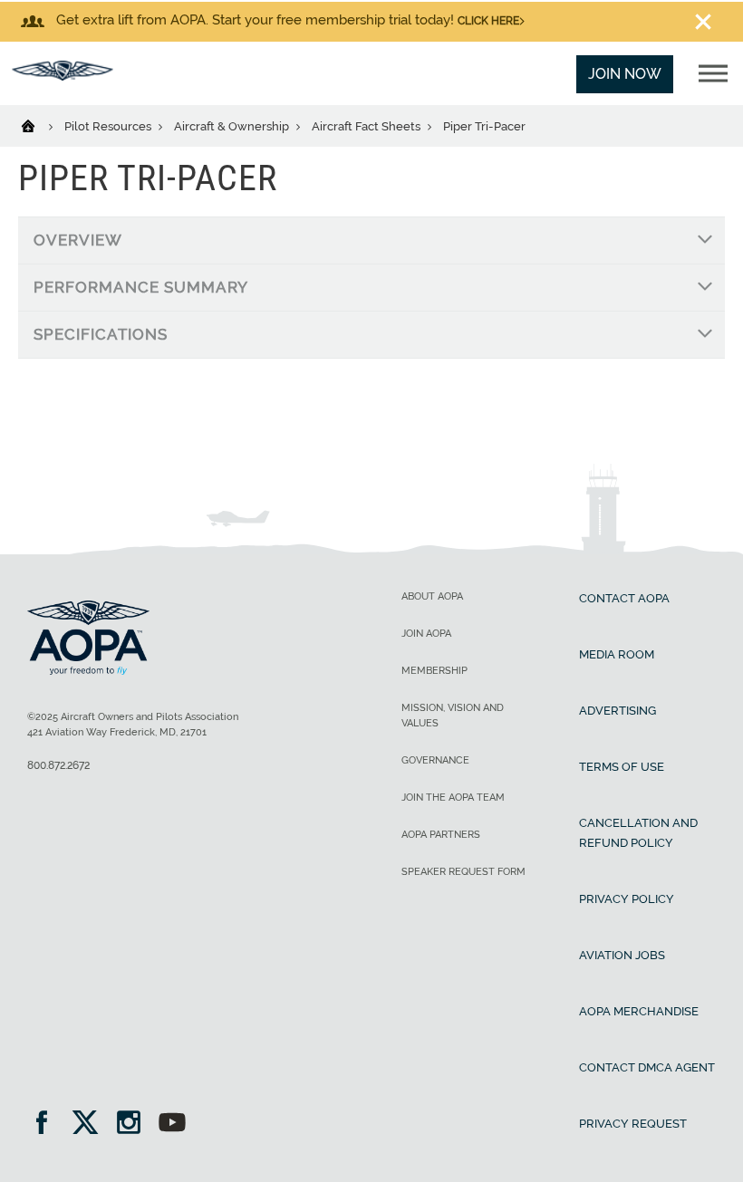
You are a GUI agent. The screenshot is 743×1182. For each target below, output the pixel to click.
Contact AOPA (624, 598)
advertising (617, 710)
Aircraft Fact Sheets (367, 126)
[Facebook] (47, 1124)
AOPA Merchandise (639, 1011)
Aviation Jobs (622, 955)
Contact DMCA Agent (647, 1067)
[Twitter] (91, 1124)
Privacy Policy (626, 899)
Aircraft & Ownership (233, 126)
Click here (488, 20)
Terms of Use (621, 767)
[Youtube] (172, 1124)
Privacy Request (633, 1123)
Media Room (616, 654)
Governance (435, 760)
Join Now (624, 73)
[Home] (39, 125)
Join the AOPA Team (453, 797)
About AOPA (432, 596)
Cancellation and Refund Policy (638, 833)
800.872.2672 (58, 765)
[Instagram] (134, 1124)
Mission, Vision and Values (452, 715)
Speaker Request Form (463, 872)
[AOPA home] (62, 75)
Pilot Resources (109, 126)
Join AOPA (426, 633)
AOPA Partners (440, 835)
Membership (434, 671)
